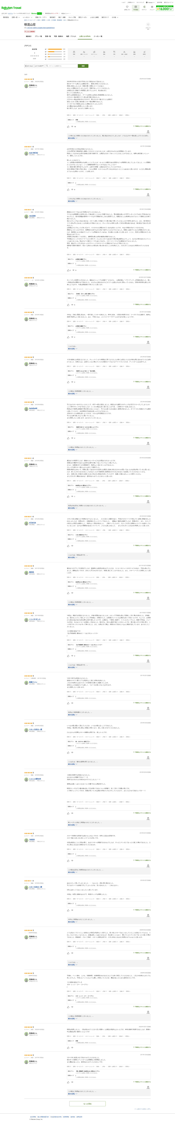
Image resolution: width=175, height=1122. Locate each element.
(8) (58, 36)
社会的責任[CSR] (56, 1117)
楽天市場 (159, 2)
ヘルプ (123, 2)
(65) (85, 36)
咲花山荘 (30, 24)
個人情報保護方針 (43, 1117)
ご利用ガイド (131, 2)
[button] (44, 86)
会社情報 (33, 1117)
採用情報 (66, 1117)
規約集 (73, 1117)
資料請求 (79, 1117)
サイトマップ (140, 2)
